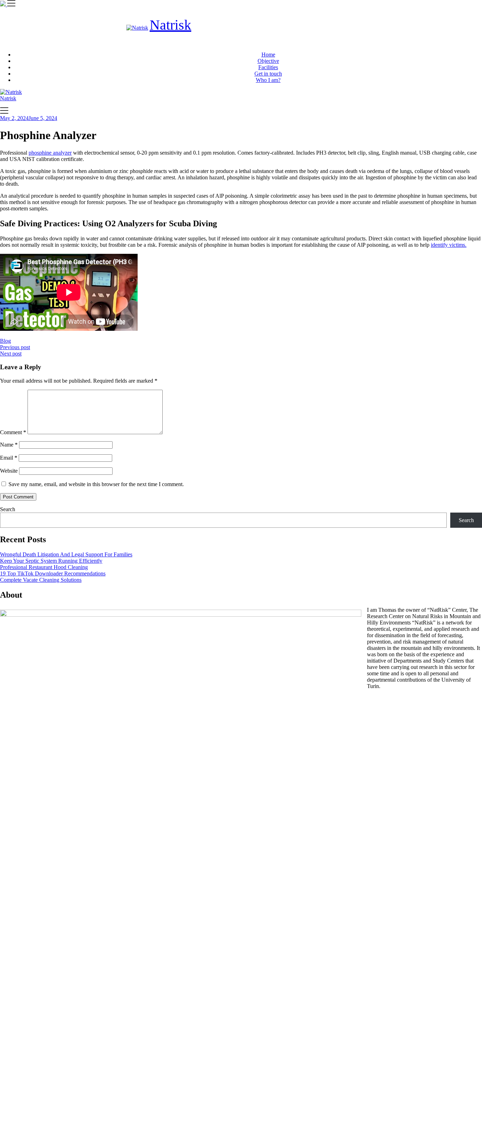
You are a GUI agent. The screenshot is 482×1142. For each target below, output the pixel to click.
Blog (5, 341)
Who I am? (268, 80)
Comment (13, 432)
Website (9, 471)
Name (9, 445)
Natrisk (170, 25)
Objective (268, 61)
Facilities (268, 67)
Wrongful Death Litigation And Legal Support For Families (66, 554)
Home (268, 55)
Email (8, 458)
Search (7, 509)
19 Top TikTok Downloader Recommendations (53, 573)
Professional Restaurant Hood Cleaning (44, 567)
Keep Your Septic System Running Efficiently (51, 561)
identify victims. (448, 245)
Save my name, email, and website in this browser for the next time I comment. (96, 484)
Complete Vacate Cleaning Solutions (41, 580)
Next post (11, 354)
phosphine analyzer (50, 153)
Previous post (15, 347)
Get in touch (268, 74)
